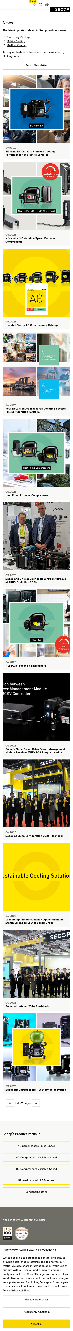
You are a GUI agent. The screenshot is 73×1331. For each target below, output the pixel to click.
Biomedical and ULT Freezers (36, 1180)
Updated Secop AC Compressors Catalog (36, 289)
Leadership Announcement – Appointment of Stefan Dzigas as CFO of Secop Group (36, 885)
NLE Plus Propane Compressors (36, 629)
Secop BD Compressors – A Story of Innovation (36, 1053)
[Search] (41, 4)
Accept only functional (37, 1312)
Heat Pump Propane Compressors (36, 459)
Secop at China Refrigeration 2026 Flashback (36, 799)
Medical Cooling (17, 45)
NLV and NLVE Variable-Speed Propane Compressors (36, 204)
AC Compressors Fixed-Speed (36, 1146)
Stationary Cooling (18, 37)
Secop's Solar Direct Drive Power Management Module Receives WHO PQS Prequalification (36, 715)
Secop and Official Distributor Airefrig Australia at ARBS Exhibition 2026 (36, 544)
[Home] (60, 9)
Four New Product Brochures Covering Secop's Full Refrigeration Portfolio (36, 374)
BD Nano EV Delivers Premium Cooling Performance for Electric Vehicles (36, 117)
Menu (4, 4)
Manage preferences (37, 1299)
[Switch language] (47, 4)
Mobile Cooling (16, 41)
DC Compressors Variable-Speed (36, 1169)
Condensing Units (36, 1192)
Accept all (36, 1324)
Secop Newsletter (37, 65)
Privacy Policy (20, 1290)
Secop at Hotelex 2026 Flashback (36, 970)
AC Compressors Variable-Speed (36, 1157)
